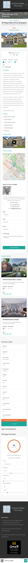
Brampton (16, 20)
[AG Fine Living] (14, 7)
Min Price (5, 386)
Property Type (6, 369)
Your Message (6, 233)
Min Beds (4, 374)
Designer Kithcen (8, 125)
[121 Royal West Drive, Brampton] (14, 165)
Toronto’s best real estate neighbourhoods (13, 520)
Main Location (6, 357)
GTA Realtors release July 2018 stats (11, 522)
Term (4, 461)
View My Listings (14, 202)
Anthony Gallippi (9, 560)
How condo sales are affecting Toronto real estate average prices (13, 535)
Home (10, 20)
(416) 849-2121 (6, 10)
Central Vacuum (8, 119)
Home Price (6, 475)
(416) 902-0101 (15, 206)
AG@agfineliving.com (16, 208)
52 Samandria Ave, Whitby (11, 319)
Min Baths (5, 380)
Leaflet (13, 179)
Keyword (4, 346)
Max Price (5, 392)
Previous (2, 40)
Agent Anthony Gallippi (10, 184)
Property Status (6, 363)
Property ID (5, 351)
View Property (14, 273)
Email (4, 219)
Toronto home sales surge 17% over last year (13, 524)
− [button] (4, 157)
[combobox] (14, 360)
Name (4, 211)
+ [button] (4, 155)
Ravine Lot (6, 130)
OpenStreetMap (18, 179)
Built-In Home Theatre (9, 116)
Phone (4, 226)
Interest (5, 467)
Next (26, 40)
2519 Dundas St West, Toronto (12, 279)
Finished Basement (8, 128)
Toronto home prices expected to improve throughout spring (11, 529)
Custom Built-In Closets (10, 122)
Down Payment (7, 483)
